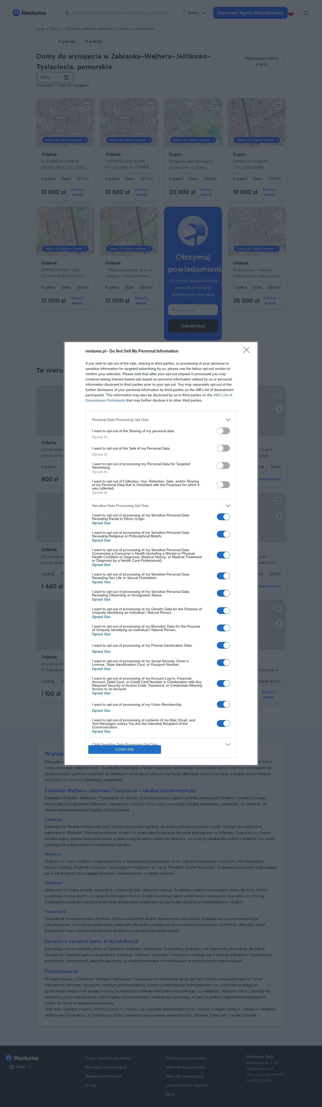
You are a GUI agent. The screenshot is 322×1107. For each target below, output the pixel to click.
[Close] (248, 351)
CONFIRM (124, 749)
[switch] (223, 430)
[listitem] (161, 419)
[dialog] (161, 554)
